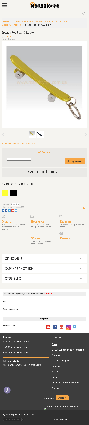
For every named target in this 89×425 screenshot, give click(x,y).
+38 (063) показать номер (16, 352)
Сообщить (62, 397)
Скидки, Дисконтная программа (68, 349)
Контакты (56, 387)
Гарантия (66, 221)
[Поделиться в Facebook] (6, 210)
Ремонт (65, 238)
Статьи (55, 377)
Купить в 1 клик (42, 172)
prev (3, 134)
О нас (54, 344)
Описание (13, 258)
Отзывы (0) (14, 278)
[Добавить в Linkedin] (3, 210)
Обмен (35, 238)
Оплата (7, 221)
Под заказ (75, 161)
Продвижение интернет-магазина (62, 405)
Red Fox (10, 37)
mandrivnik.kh (15, 361)
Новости (56, 366)
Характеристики (19, 268)
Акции (55, 371)
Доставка (37, 221)
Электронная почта (10, 309)
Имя (4, 302)
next (86, 134)
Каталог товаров (60, 360)
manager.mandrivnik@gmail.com (24, 364)
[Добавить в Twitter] (9, 210)
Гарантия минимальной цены (67, 382)
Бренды (56, 355)
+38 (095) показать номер (16, 347)
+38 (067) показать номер (16, 341)
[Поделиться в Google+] (12, 210)
